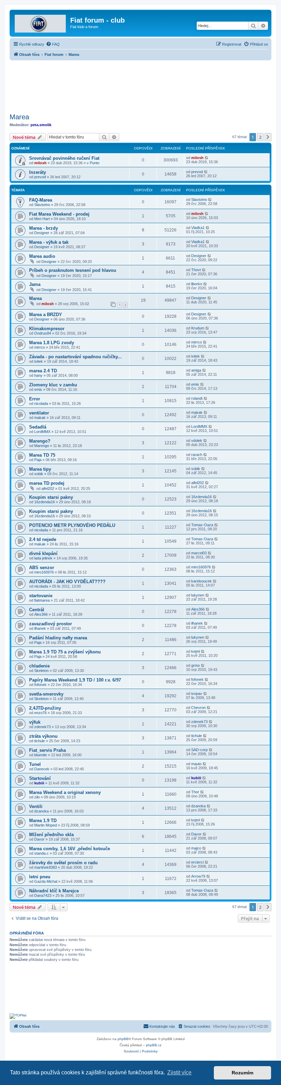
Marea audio (42, 256)
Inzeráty (37, 172)
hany (38, 375)
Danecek (41, 769)
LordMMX (42, 432)
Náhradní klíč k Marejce (54, 890)
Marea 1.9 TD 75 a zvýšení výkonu (65, 651)
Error (34, 398)
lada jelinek (43, 558)
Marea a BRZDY (45, 314)
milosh (40, 163)
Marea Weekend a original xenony (65, 792)
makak (40, 417)
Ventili (35, 806)
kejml (195, 651)
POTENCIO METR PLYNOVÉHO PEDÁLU (72, 525)
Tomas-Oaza (202, 525)
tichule (39, 741)
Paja (37, 460)
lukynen (197, 595)
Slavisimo (42, 205)
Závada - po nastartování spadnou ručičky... (75, 356)
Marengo (41, 446)
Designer (41, 233)
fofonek (40, 685)
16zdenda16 (44, 502)
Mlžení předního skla (51, 834)
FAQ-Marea (40, 200)
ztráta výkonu (43, 736)
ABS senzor (41, 567)
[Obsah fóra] (40, 22)
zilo (37, 797)
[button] (268, 137)
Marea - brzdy (43, 228)
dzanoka (41, 811)
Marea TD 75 (42, 455)
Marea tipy (40, 469)
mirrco (39, 347)
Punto (94, 163)
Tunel (35, 764)
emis (38, 389)
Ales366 (41, 614)
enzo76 (40, 713)
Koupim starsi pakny (51, 497)
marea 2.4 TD (43, 370)
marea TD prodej (46, 483)
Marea (19, 117)
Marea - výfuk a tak (49, 242)
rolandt (197, 398)
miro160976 (44, 572)
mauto (196, 764)
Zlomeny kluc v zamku (53, 384)
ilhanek (40, 628)
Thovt (196, 270)
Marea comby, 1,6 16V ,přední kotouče (69, 848)
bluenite (40, 755)
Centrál (36, 609)
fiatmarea (42, 600)
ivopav (196, 693)
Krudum (197, 328)
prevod (40, 177)
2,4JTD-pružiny (45, 708)
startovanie (40, 595)
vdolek (196, 440)
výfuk (34, 722)
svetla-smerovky (46, 694)
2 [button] (260, 137)
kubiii (39, 783)
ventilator (39, 412)
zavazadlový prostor (50, 623)
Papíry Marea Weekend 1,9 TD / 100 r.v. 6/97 (75, 680)
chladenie (39, 665)
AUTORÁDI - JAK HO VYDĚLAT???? (67, 581)
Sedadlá (37, 427)
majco (196, 848)
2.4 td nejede (42, 539)
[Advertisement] (140, 84)
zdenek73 (42, 727)
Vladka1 (198, 228)
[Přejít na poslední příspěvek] (207, 158)
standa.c (41, 853)
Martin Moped (45, 825)
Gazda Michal (45, 881)
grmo (195, 665)
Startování (40, 778)
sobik (38, 474)
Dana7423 (42, 895)
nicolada (41, 403)
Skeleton (41, 670)
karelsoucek (201, 581)
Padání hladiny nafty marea (58, 637)
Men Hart (42, 219)
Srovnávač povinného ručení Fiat (64, 158)
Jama (34, 284)
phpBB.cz (153, 1045)
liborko (196, 284)
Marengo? (39, 441)
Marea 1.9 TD (43, 820)
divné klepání (43, 553)
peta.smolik (40, 125)
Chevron (198, 708)
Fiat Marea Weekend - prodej (59, 214)
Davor (39, 839)
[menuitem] (53, 44)
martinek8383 (45, 867)
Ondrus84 (42, 333)
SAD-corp (199, 750)
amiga (196, 370)
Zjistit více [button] (179, 1072)
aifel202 (47, 488)
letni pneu (39, 876)
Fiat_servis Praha (47, 750)
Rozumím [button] (242, 1072)
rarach (196, 455)
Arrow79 (198, 876)
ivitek (38, 361)
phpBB (123, 1039)
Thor (195, 792)
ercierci (197, 862)
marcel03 (199, 553)
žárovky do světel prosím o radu (63, 862)
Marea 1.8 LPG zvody (51, 342)
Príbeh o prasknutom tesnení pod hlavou (72, 270)
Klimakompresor (46, 328)
